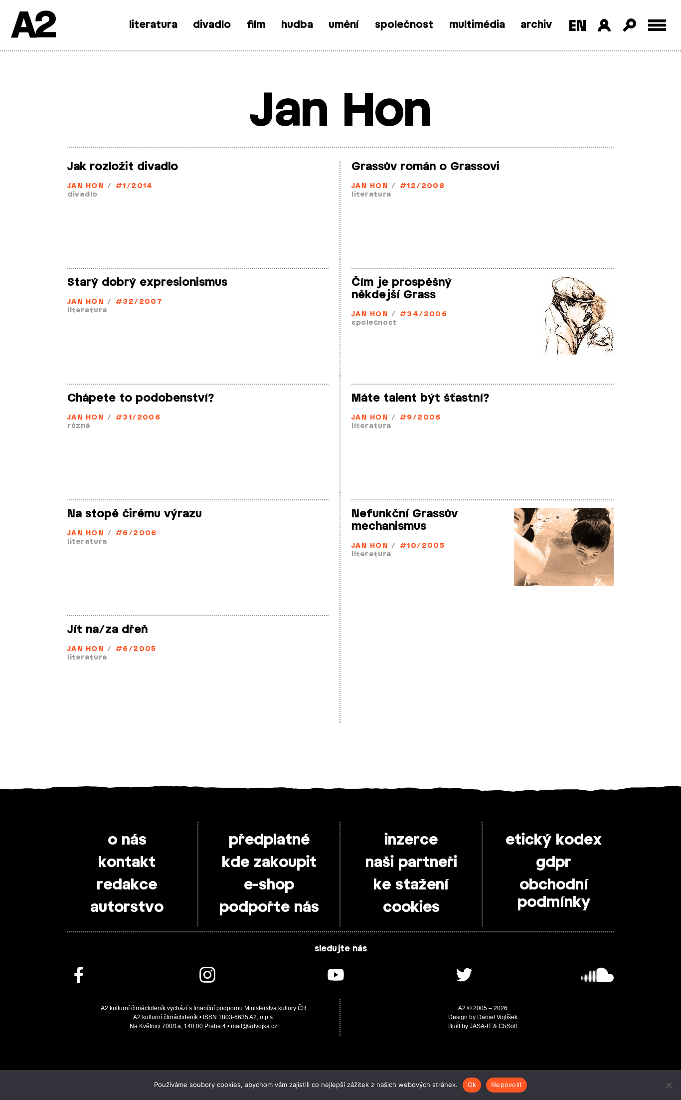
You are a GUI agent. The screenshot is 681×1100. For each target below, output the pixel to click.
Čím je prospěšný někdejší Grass (401, 288)
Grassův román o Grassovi (425, 167)
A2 (32, 26)
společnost (404, 24)
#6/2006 (136, 533)
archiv (536, 24)
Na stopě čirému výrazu (134, 514)
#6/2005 (136, 649)
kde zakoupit (269, 862)
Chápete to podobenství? (140, 398)
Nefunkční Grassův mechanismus (404, 520)
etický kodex (554, 840)
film (256, 24)
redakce (127, 885)
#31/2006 (138, 418)
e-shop (269, 885)
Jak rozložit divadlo (122, 167)
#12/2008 (422, 186)
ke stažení (411, 885)
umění (344, 24)
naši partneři (411, 862)
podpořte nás (269, 907)
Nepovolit (506, 1085)
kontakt (127, 862)
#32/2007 (139, 302)
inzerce (411, 840)
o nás (127, 840)
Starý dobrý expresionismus (147, 282)
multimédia (477, 24)
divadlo (212, 24)
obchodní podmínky (553, 894)
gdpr (553, 862)
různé (78, 426)
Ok (472, 1085)
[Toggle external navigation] (657, 25)
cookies (411, 907)
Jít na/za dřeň (107, 630)
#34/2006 (424, 314)
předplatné (269, 840)
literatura (153, 24)
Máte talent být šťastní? (420, 398)
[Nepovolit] (669, 1085)
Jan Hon (85, 186)
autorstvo (127, 907)
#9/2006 (420, 418)
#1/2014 (134, 186)
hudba (297, 24)
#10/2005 (422, 546)
